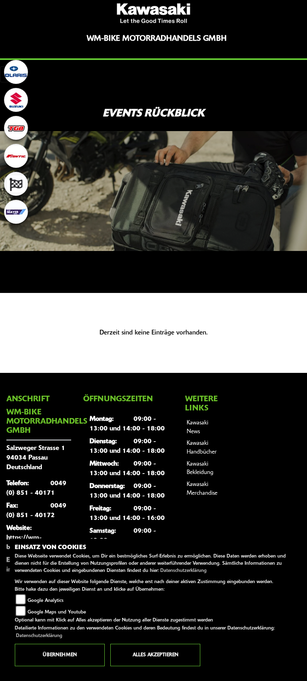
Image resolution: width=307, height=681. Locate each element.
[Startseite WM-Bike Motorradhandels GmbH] (153, 13)
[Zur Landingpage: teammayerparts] (16, 212)
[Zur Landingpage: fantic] (16, 156)
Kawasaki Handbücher (202, 447)
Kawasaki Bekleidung (200, 468)
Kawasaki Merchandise (202, 489)
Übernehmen (60, 655)
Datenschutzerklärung (183, 570)
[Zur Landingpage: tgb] (16, 128)
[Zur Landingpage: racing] (16, 184)
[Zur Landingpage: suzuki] (16, 100)
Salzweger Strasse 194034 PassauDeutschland (35, 458)
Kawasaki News (197, 427)
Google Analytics (46, 600)
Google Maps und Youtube (57, 612)
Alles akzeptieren (155, 655)
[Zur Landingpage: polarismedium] (16, 72)
